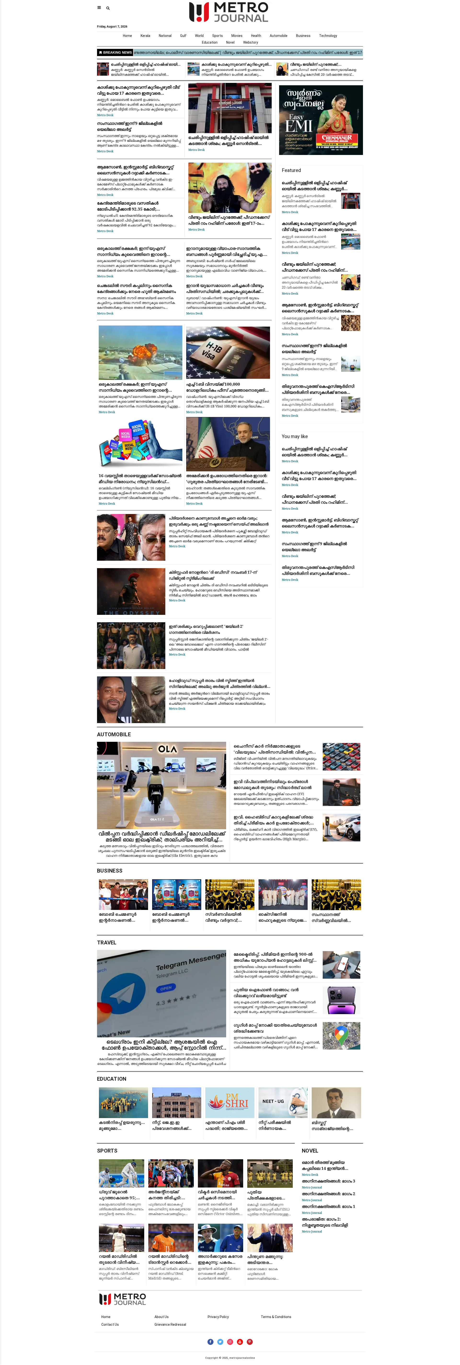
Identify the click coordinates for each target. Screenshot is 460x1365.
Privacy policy (218, 1317)
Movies (236, 36)
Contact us (110, 1324)
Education (210, 42)
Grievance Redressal (170, 1324)
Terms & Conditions (276, 1317)
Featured (291, 170)
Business (303, 36)
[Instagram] (230, 1342)
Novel (230, 42)
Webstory (250, 42)
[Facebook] (210, 1342)
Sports (217, 36)
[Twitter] (220, 1342)
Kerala (145, 36)
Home (127, 36)
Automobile (279, 36)
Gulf (183, 36)
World (199, 36)
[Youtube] (240, 1342)
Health (256, 36)
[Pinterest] (250, 1342)
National (165, 36)
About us (162, 1317)
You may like (295, 436)
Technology (328, 36)
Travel (107, 943)
